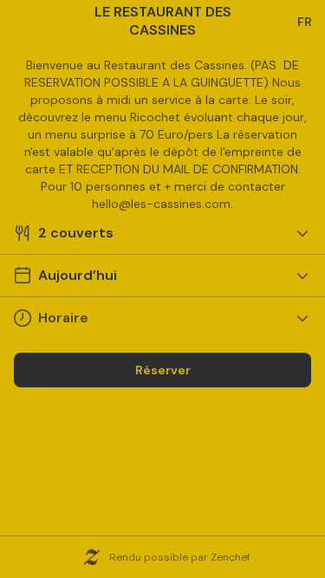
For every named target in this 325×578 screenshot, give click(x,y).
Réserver (163, 370)
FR (304, 21)
